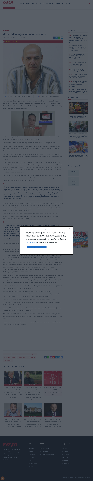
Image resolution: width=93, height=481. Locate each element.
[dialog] (46, 240)
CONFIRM (36, 247)
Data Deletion (39, 251)
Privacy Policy (54, 251)
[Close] (70, 229)
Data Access (46, 251)
